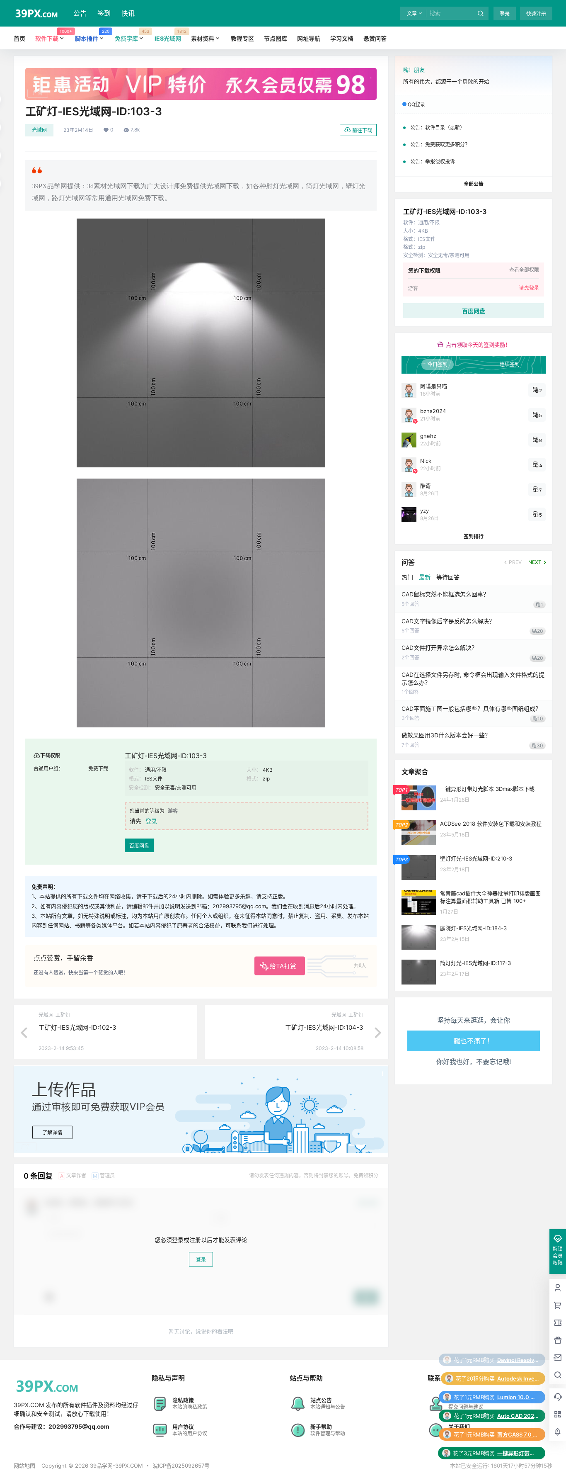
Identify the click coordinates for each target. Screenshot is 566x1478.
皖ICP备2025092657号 (181, 1465)
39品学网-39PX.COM (115, 1465)
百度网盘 (139, 846)
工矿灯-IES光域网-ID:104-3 (324, 1027)
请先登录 (529, 288)
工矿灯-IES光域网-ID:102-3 (77, 1027)
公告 (80, 13)
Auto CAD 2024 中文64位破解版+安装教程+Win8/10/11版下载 (518, 1378)
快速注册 (536, 14)
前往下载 (362, 130)
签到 (104, 13)
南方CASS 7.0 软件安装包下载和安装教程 (518, 1397)
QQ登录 (416, 104)
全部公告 (474, 184)
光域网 (39, 130)
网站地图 (24, 1465)
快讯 (128, 13)
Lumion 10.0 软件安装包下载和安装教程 (518, 1359)
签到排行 (474, 536)
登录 (505, 14)
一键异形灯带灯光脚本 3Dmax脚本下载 (518, 1415)
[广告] (201, 72)
